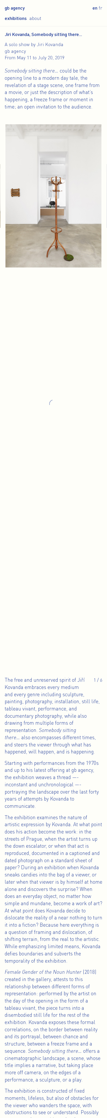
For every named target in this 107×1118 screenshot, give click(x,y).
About (35, 18)
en (94, 8)
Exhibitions (16, 18)
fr (100, 8)
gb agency (15, 8)
